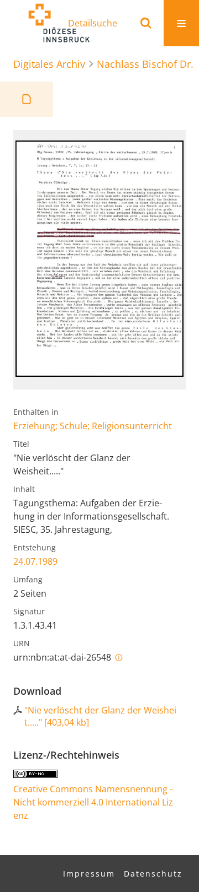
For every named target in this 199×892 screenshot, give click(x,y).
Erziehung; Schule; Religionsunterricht (92, 426)
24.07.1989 (35, 561)
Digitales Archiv (49, 64)
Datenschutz (153, 873)
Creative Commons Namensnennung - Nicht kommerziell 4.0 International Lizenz (93, 802)
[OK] (146, 23)
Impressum (89, 873)
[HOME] (58, 23)
